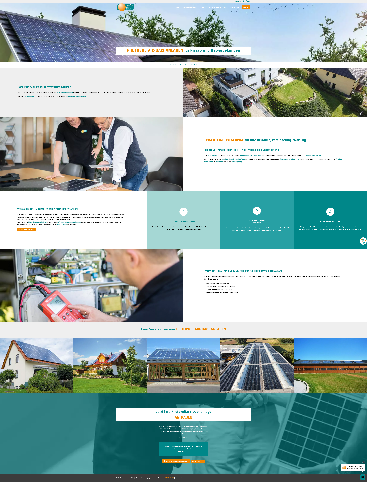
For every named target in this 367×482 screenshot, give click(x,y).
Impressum (241, 477)
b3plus (182, 477)
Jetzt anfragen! (183, 437)
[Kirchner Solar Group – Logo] (125, 7)
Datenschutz (248, 477)
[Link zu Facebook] (243, 1)
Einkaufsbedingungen (158, 477)
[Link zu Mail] (249, 1)
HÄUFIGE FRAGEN (169, 477)
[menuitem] (178, 7)
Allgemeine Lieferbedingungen (143, 477)
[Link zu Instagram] (246, 1)
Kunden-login (237, 1)
